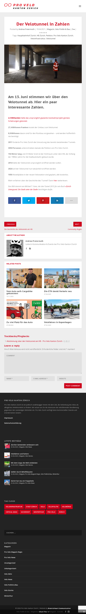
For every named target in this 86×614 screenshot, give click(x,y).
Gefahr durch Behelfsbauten (22, 472)
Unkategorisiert (10, 568)
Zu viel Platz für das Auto (19, 322)
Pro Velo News (29, 483)
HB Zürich (41, 35)
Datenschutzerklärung (12, 423)
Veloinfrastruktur (38, 38)
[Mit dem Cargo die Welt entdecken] (7, 464)
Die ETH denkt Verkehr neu (58, 291)
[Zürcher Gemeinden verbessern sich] (7, 446)
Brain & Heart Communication (59, 608)
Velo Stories (29, 456)
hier (55, 180)
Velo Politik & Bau (62, 29)
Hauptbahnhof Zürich (26, 35)
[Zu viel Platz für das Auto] (24, 309)
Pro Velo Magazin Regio (32, 474)
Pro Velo (51, 512)
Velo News (28, 447)
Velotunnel (50, 38)
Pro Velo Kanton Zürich (63, 35)
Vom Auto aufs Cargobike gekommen (19, 292)
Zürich (62, 512)
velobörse (66, 507)
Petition (49, 35)
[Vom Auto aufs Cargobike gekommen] (24, 278)
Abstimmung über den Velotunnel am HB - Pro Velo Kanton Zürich (34, 341)
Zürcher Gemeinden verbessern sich (24, 445)
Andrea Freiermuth (26, 29)
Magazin (50, 29)
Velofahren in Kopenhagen (57, 322)
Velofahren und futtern (20, 454)
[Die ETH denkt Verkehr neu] (62, 278)
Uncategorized (9, 563)
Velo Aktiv (8, 574)
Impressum (8, 418)
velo (43, 507)
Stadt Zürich (31, 507)
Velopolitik (53, 507)
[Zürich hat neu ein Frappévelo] (7, 482)
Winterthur (56, 474)
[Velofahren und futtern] (7, 455)
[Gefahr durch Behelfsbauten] (7, 473)
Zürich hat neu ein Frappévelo (22, 481)
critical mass (11, 512)
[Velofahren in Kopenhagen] (62, 309)
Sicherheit (25, 512)
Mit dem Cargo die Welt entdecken (24, 463)
